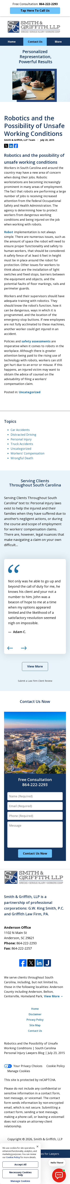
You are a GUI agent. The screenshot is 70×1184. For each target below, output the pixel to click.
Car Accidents (20, 430)
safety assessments (35, 341)
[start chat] (59, 1175)
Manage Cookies (18, 1071)
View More (35, 666)
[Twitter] (31, 963)
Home (12, 41)
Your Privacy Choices (28, 1066)
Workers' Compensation (27, 453)
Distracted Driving (23, 434)
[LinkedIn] (39, 963)
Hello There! (57, 1162)
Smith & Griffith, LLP (48, 1139)
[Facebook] (23, 963)
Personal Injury (21, 439)
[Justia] (47, 963)
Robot (8, 232)
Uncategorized (29, 392)
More (58, 41)
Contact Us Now (35, 701)
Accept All (20, 1164)
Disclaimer (35, 1014)
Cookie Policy (55, 1066)
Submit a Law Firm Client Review (35, 680)
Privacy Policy (35, 1019)
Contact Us (35, 41)
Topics (10, 421)
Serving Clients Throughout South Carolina (35, 483)
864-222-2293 (26, 943)
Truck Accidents (22, 444)
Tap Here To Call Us (35, 10)
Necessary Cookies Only (20, 1173)
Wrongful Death (22, 458)
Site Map (35, 1025)
